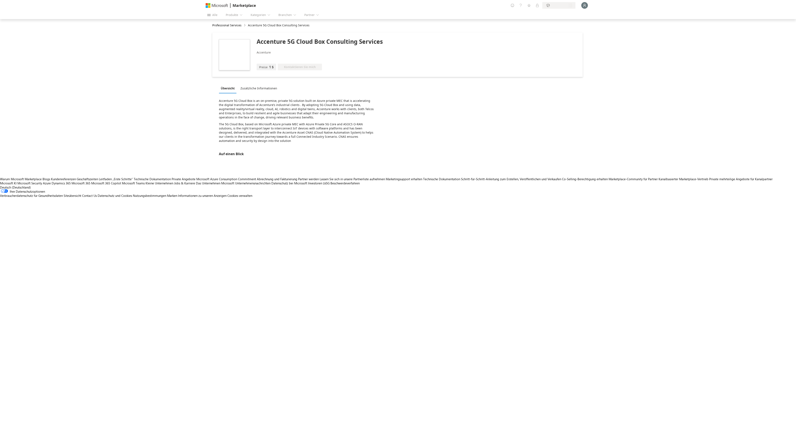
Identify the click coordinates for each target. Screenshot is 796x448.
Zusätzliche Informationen (258, 88)
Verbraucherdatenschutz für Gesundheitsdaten (31, 196)
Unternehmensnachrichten (253, 183)
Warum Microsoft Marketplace (21, 179)
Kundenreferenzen (63, 179)
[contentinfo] (245, 25)
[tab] (229, 88)
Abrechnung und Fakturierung (277, 179)
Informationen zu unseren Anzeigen (202, 196)
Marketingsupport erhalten (404, 179)
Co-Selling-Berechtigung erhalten (585, 179)
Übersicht (228, 88)
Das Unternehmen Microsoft (215, 183)
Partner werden (308, 179)
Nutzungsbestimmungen (149, 196)
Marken (172, 196)
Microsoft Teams (133, 183)
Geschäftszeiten (87, 179)
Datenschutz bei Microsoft (289, 183)
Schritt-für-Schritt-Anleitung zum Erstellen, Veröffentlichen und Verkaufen (511, 179)
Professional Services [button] (226, 25)
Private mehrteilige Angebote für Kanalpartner (741, 179)
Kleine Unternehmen (159, 183)
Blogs (46, 179)
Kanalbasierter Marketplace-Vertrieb (683, 179)
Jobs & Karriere (184, 183)
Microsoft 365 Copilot (106, 183)
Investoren (315, 183)
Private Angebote (183, 179)
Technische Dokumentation (152, 179)
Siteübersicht (72, 196)
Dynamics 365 (61, 183)
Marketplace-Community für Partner (633, 179)
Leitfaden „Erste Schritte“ (116, 179)
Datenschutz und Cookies (115, 196)
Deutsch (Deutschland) (15, 187)
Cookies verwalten (239, 196)
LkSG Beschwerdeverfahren (341, 183)
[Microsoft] (217, 5)
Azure (47, 183)
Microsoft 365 (81, 183)
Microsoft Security (29, 183)
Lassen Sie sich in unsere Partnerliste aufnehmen (352, 179)
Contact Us (89, 196)
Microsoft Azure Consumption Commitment (226, 179)
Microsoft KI (8, 183)
